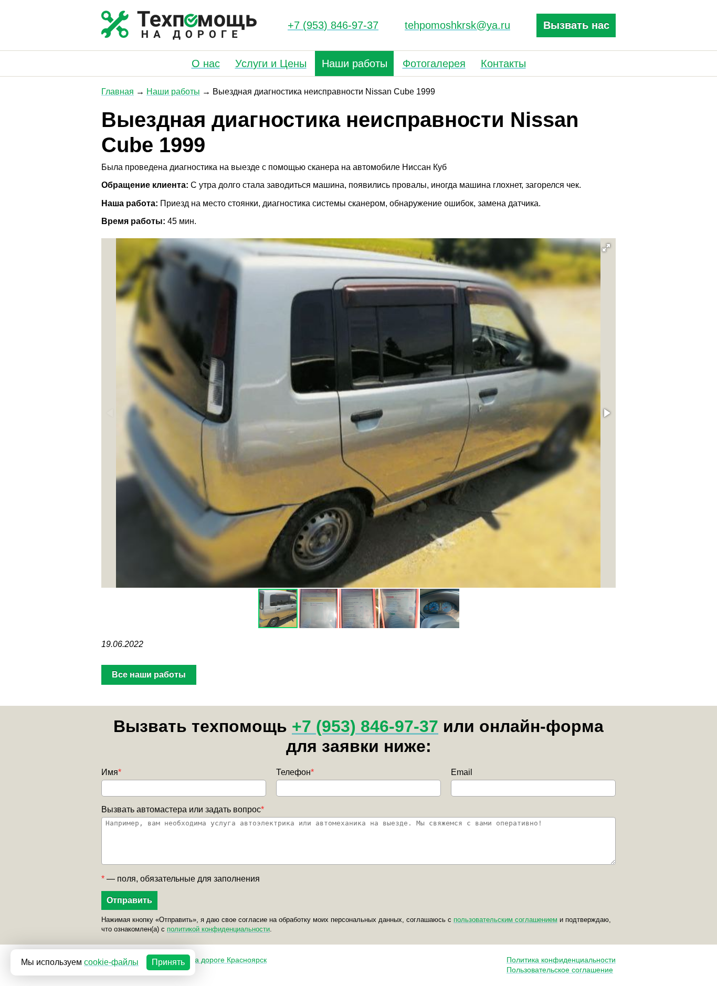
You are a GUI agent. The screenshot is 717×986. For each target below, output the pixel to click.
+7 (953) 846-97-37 (333, 25)
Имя (111, 772)
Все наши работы (149, 674)
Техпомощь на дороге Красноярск (208, 960)
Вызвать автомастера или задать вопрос (182, 809)
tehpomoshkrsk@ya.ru (457, 25)
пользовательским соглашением (505, 920)
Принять (168, 962)
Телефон (295, 772)
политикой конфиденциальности (218, 929)
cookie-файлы (111, 962)
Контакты (503, 63)
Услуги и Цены (271, 63)
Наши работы (354, 63)
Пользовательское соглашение (560, 970)
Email (461, 772)
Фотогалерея (434, 63)
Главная (117, 91)
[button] (606, 247)
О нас (206, 63)
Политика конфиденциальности (561, 960)
